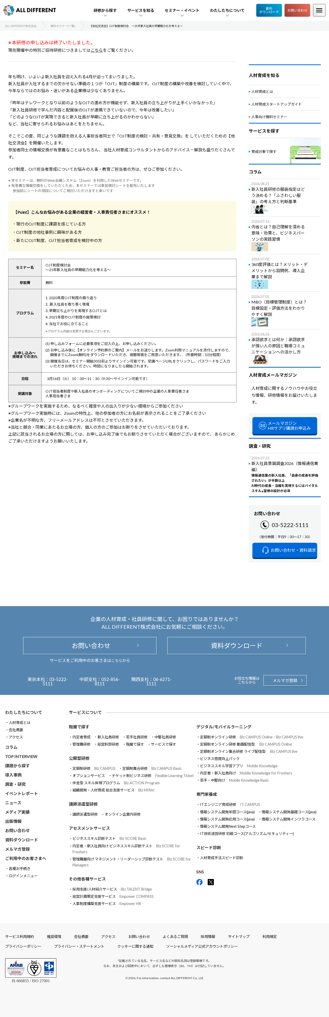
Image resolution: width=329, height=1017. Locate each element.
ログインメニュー (23, 876)
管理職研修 (81, 744)
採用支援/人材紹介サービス (112, 889)
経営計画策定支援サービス (113, 896)
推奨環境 (54, 936)
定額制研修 (93, 768)
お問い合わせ (297, 10)
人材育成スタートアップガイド (276, 104)
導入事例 (13, 774)
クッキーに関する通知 (135, 946)
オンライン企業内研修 (123, 814)
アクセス (16, 737)
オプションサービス (88, 775)
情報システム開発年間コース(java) (227, 812)
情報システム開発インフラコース (288, 819)
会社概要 (16, 730)
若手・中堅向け (234, 780)
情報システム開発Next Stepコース (228, 826)
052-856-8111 (107, 681)
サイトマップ (239, 936)
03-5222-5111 (290, 524)
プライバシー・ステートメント (79, 946)
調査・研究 (15, 784)
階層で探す (135, 744)
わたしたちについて (23, 712)
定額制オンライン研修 (251, 737)
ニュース (13, 802)
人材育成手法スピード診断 (221, 858)
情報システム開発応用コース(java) (227, 819)
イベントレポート (21, 793)
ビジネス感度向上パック (220, 758)
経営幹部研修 (108, 744)
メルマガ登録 (285, 680)
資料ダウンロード (269, 10)
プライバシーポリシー (23, 946)
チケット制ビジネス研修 (153, 775)
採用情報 (208, 936)
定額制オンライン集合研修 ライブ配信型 (248, 751)
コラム (11, 747)
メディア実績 (17, 811)
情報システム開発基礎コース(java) (289, 812)
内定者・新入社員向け (246, 773)
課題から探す (17, 765)
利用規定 (269, 936)
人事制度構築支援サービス (106, 903)
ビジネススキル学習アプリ (239, 766)
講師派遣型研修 (85, 814)
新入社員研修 (108, 737)
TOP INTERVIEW (21, 756)
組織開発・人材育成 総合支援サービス (113, 790)
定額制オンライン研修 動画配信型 (246, 744)
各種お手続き (19, 868)
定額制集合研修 (152, 768)
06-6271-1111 (159, 681)
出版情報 (13, 821)
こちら (96, 50)
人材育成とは (262, 91)
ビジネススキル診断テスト (109, 838)
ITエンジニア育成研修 (230, 804)
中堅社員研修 (165, 737)
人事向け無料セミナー (269, 117)
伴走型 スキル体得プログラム (116, 783)
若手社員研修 (137, 737)
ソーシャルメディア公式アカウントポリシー (202, 946)
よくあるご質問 (175, 936)
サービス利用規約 (19, 936)
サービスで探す (163, 744)
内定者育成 (81, 737)
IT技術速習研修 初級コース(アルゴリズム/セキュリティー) (247, 833)
